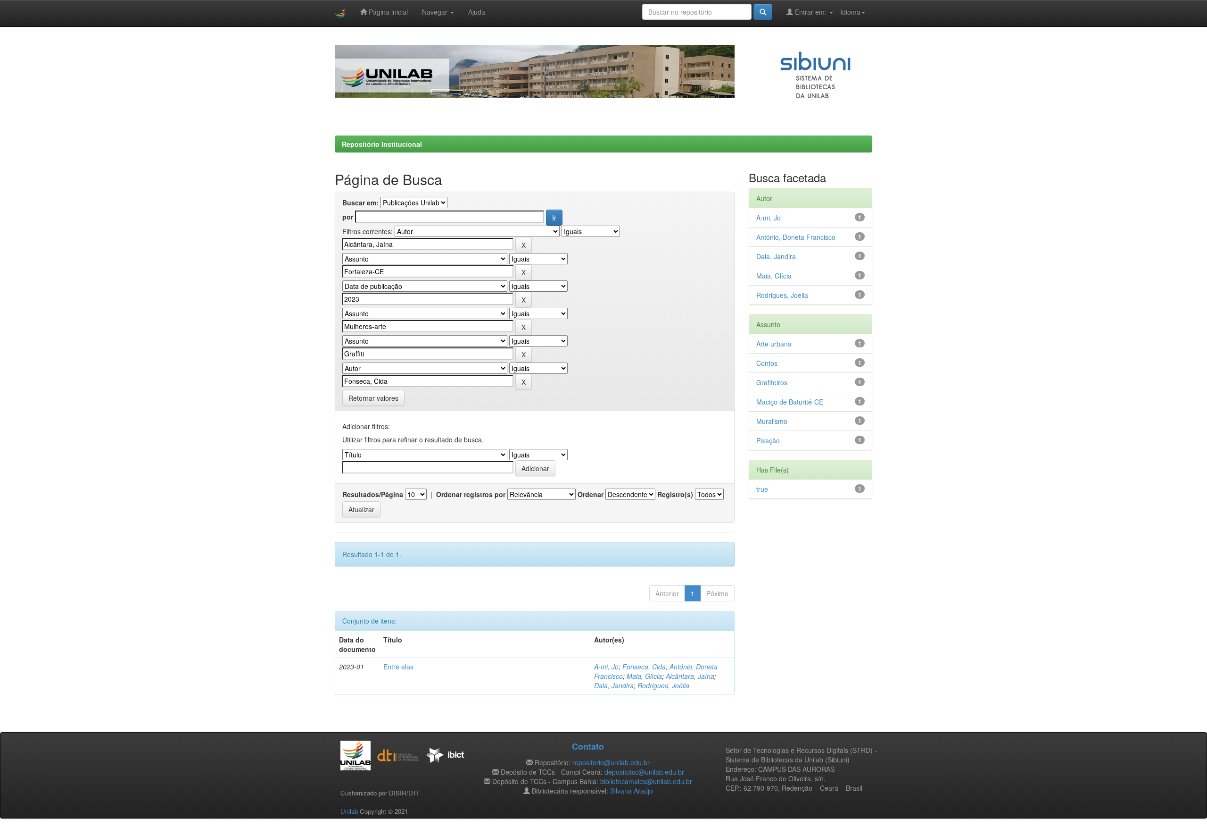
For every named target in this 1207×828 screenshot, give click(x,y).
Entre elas (398, 666)
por (347, 216)
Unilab (349, 811)
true (762, 489)
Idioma (850, 12)
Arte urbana (774, 343)
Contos (766, 363)
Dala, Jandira (614, 685)
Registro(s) (675, 494)
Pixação (768, 440)
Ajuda (476, 12)
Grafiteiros (771, 382)
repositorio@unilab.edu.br (611, 762)
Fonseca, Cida (644, 666)
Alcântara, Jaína (690, 676)
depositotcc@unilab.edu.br (644, 772)
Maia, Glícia (644, 676)
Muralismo (771, 421)
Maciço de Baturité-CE (789, 401)
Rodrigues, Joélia (663, 685)
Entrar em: (810, 12)
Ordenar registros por (470, 494)
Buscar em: (360, 202)
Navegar (435, 12)
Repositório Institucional (382, 144)
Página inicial (387, 12)
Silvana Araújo (631, 790)
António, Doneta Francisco (795, 237)
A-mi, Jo (606, 666)
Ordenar (591, 494)
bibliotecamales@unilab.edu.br (646, 781)
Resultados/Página (372, 494)
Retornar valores (373, 398)
